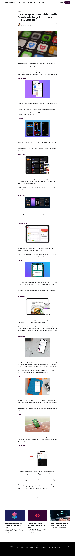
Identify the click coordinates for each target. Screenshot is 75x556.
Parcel (20, 260)
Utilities (19, 11)
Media (38, 547)
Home (20, 2)
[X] (37, 545)
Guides (54, 547)
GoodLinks (21, 296)
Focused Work (22, 223)
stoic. (19, 376)
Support (35, 2)
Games (27, 547)
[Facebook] (39, 545)
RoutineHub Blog (10, 2)
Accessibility (22, 547)
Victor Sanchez (24, 23)
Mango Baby (22, 78)
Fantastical (21, 445)
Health (31, 547)
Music (45, 547)
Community (41, 2)
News (42, 547)
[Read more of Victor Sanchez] (19, 24)
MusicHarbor (22, 336)
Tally (19, 414)
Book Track (21, 154)
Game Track (21, 195)
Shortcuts (30, 2)
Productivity (50, 547)
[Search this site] (58, 2)
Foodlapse (21, 119)
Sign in (61, 2)
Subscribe (67, 2)
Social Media (59, 547)
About (24, 2)
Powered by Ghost (67, 546)
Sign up (17, 547)
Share (55, 24)
